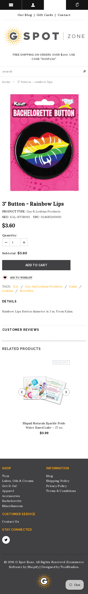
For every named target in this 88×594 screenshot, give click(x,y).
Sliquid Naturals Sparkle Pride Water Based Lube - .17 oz (44, 425)
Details (9, 301)
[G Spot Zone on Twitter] (6, 540)
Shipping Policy (57, 481)
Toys (5, 476)
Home (6, 82)
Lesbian (7, 291)
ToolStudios (69, 567)
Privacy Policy (56, 486)
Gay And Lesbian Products (43, 286)
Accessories (11, 496)
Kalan (73, 286)
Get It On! (9, 486)
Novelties (27, 291)
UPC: (36, 217)
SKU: (5, 217)
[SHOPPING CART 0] (77, 5)
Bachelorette (12, 501)
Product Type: (13, 211)
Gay (15, 286)
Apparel (8, 491)
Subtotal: (9, 253)
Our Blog (25, 15)
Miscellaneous (12, 506)
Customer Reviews (20, 329)
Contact (64, 15)
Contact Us (10, 521)
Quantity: (9, 235)
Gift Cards (45, 15)
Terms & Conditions (61, 491)
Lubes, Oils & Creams (18, 481)
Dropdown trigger (33, 5)
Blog (49, 476)
